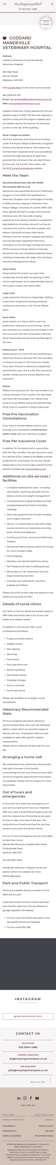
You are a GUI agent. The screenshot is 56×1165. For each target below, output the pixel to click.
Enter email (8, 1115)
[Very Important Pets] (28, 5)
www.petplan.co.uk (35, 469)
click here (15, 876)
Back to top (38, 1082)
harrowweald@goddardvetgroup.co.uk (31, 99)
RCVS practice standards (20, 168)
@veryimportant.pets (28, 1016)
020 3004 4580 (28, 9)
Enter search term (44, 1115)
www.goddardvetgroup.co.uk (24, 103)
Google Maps (14, 87)
